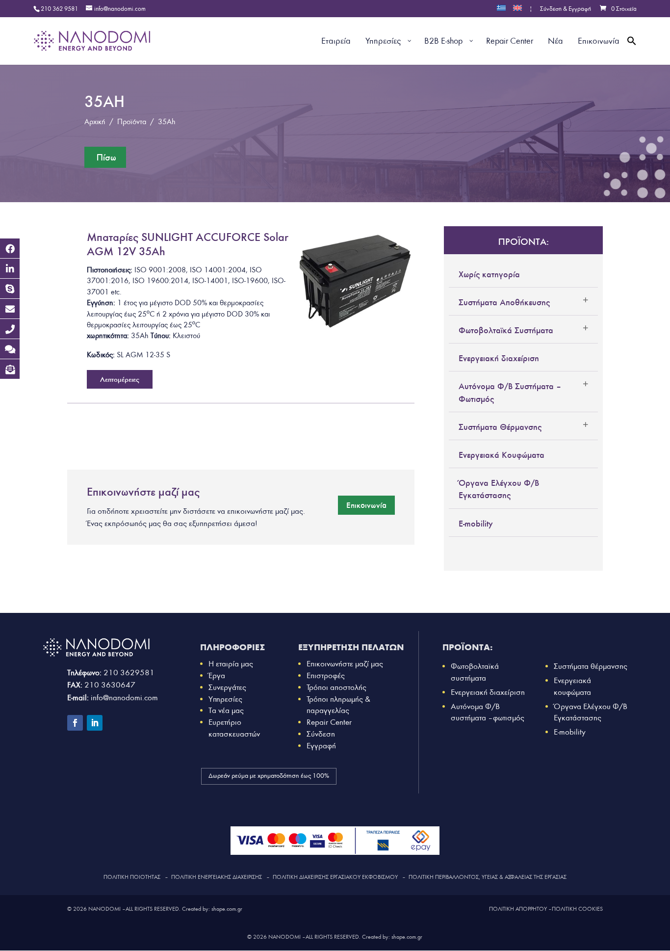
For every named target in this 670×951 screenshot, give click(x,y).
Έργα (216, 675)
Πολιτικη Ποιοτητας (131, 876)
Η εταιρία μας (230, 663)
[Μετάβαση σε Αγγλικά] (517, 11)
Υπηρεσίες (225, 699)
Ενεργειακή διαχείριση (499, 358)
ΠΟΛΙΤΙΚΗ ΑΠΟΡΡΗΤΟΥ (518, 908)
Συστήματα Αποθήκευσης (504, 302)
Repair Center (329, 722)
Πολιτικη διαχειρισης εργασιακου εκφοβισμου (335, 876)
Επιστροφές (326, 675)
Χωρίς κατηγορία (489, 274)
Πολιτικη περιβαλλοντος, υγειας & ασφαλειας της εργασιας (488, 876)
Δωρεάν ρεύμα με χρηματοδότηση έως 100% (268, 776)
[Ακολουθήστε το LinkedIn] (95, 723)
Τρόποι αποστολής (336, 687)
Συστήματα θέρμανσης (590, 666)
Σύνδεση (321, 734)
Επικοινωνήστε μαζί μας (345, 663)
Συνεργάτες (227, 687)
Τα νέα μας (226, 710)
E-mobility (476, 523)
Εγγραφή (321, 745)
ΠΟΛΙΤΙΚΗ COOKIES (577, 908)
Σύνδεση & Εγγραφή (565, 9)
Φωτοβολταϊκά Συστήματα (506, 330)
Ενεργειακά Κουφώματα (501, 454)
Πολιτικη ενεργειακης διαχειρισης (216, 876)
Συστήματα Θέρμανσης (500, 427)
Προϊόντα (131, 121)
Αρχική (94, 121)
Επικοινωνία (366, 505)
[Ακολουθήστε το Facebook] (75, 723)
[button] (632, 52)
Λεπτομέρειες (119, 379)
